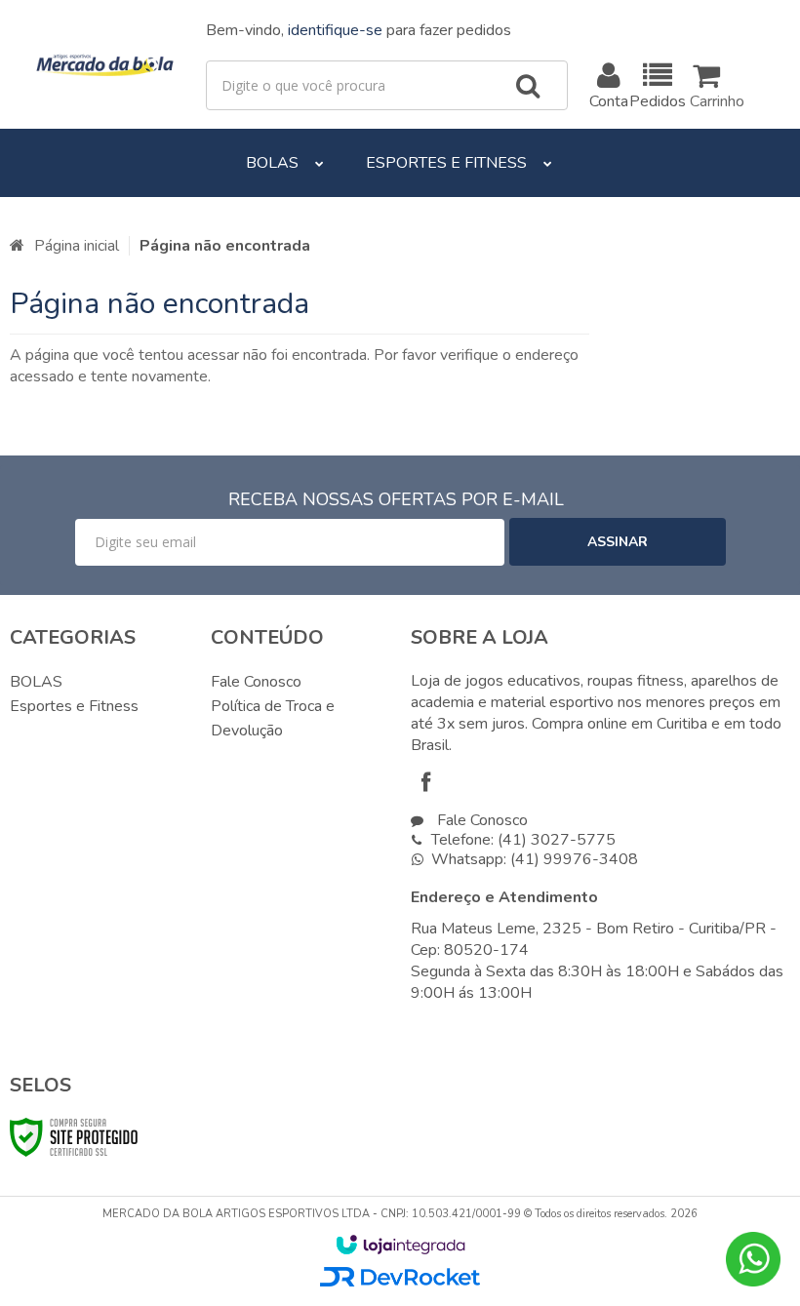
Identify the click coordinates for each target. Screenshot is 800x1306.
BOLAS (36, 682)
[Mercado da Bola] (106, 64)
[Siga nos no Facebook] (430, 785)
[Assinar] (617, 542)
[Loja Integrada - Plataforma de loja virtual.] (400, 1244)
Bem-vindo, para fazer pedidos (358, 30)
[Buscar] (528, 85)
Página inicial (76, 246)
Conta (609, 101)
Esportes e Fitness (74, 706)
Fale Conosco (256, 682)
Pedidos (657, 101)
